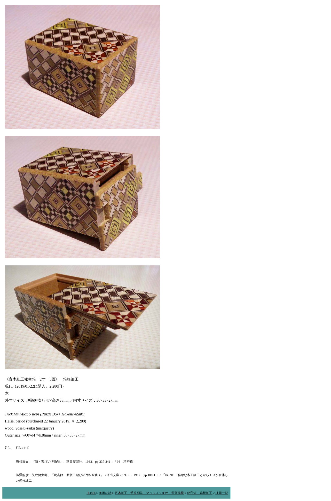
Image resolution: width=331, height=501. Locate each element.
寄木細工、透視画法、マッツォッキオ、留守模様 (149, 493)
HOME (91, 493)
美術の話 (105, 493)
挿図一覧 (221, 493)
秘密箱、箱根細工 (199, 493)
